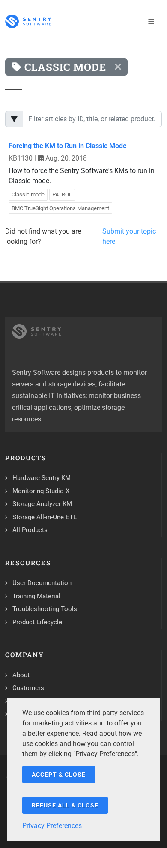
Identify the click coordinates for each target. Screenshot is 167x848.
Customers (28, 688)
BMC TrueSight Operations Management (60, 208)
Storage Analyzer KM (42, 504)
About (21, 675)
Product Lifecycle (37, 622)
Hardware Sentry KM (41, 478)
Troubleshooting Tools (44, 609)
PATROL (62, 194)
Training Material (36, 596)
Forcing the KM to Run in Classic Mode (68, 146)
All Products (30, 530)
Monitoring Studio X (40, 491)
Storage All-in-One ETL (44, 517)
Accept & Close (59, 774)
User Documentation (42, 583)
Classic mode (28, 194)
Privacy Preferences (52, 826)
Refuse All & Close (65, 805)
